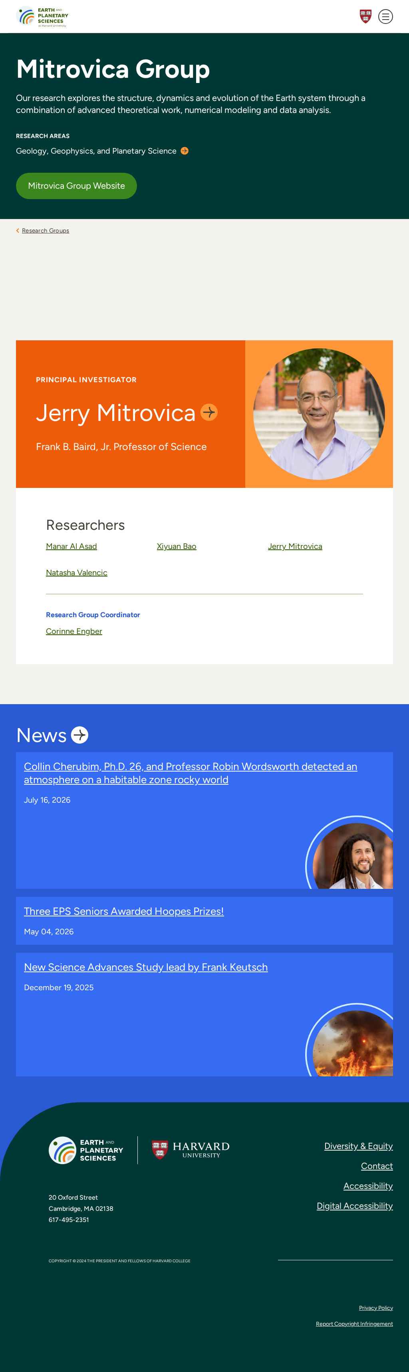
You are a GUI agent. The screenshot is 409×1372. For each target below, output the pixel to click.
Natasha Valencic (76, 572)
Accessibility (368, 1186)
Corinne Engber (74, 631)
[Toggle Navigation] (385, 16)
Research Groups (45, 230)
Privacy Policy (376, 1308)
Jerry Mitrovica (295, 546)
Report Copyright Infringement (354, 1324)
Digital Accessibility (355, 1205)
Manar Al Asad (71, 546)
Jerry (116, 412)
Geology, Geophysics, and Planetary (96, 151)
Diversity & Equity (358, 1146)
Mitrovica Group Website (76, 185)
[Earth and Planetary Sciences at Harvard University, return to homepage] (42, 16)
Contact (377, 1166)
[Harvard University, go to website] (190, 1150)
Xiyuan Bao (177, 546)
